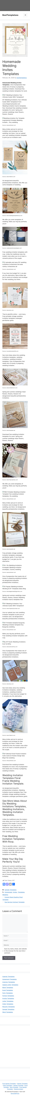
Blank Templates (7, 987)
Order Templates (7, 1004)
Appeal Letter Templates (10, 985)
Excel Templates (7, 990)
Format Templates (8, 996)
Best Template (14, 1087)
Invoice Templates (8, 998)
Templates (21, 892)
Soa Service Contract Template (14, 902)
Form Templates (7, 993)
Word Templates (7, 1012)
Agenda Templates (8, 976)
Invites (15, 892)
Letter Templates (7, 1001)
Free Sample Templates (9, 1083)
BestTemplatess (10, 15)
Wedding (5, 895)
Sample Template (18, 1085)
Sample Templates (10, 890)
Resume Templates (8, 1006)
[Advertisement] (15, 1047)
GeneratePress (15, 1093)
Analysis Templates (8, 982)
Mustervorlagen (18, 1089)
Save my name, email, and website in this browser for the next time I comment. (15, 951)
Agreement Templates (9, 979)
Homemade (8, 892)
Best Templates (7, 1085)
